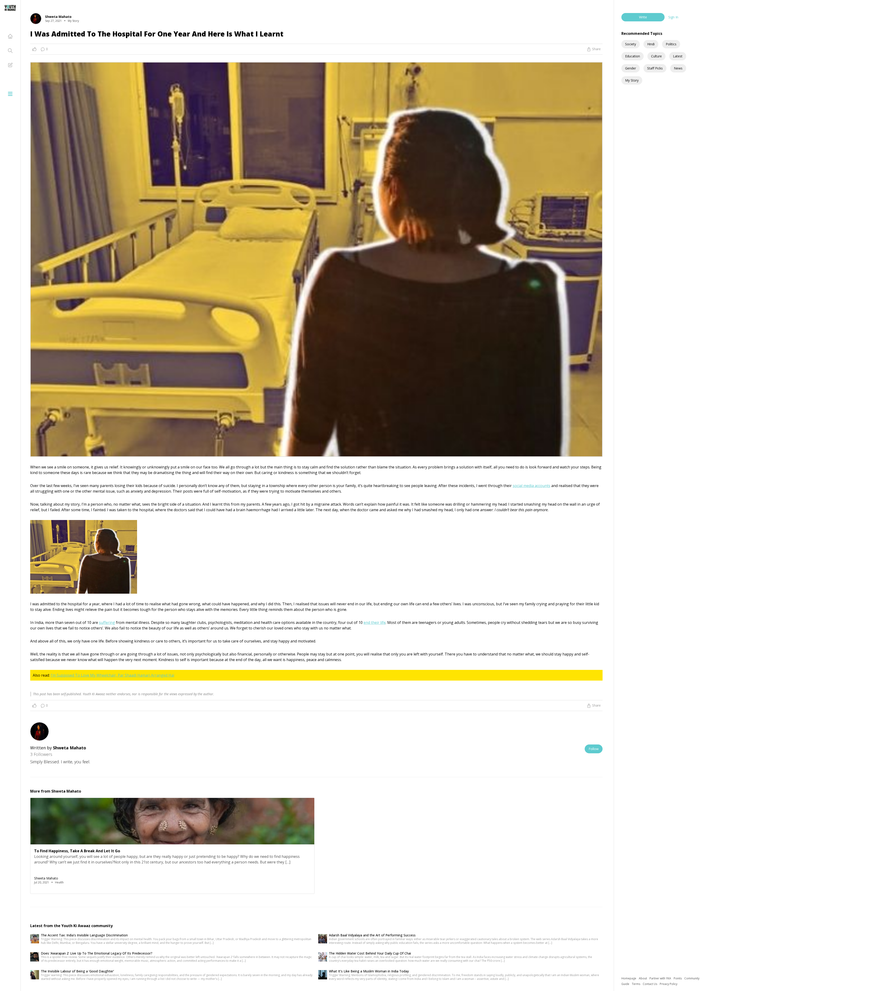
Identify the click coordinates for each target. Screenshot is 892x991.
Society (630, 44)
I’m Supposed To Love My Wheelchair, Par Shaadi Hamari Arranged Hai (112, 675)
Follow (594, 749)
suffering (107, 622)
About (643, 978)
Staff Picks (655, 68)
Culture (656, 56)
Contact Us (650, 984)
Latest (677, 56)
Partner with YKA (660, 978)
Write (643, 17)
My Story (632, 80)
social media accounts (531, 485)
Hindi (651, 44)
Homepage (629, 978)
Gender (630, 68)
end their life (375, 622)
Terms (636, 984)
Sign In (673, 17)
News (678, 68)
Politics (671, 44)
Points (678, 978)
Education (632, 56)
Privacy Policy (668, 984)
